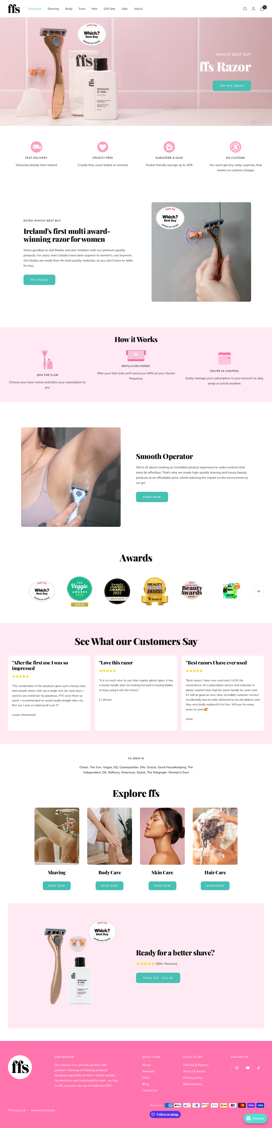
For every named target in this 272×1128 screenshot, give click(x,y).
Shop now (152, 497)
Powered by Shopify (43, 1110)
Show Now (215, 885)
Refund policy (192, 1084)
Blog (145, 1084)
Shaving (53, 9)
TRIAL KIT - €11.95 (158, 977)
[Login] (253, 8)
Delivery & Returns (195, 1065)
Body (68, 9)
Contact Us (149, 1090)
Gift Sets (109, 9)
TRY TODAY (39, 279)
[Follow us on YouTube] (247, 1067)
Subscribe (34, 9)
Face (82, 9)
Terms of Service (194, 1071)
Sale (125, 9)
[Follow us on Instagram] (236, 1067)
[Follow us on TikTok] (258, 1067)
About (138, 9)
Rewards (148, 1071)
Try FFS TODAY (232, 85)
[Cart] (262, 9)
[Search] (245, 9)
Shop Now (56, 885)
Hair (94, 9)
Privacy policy (192, 1077)
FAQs (146, 1077)
